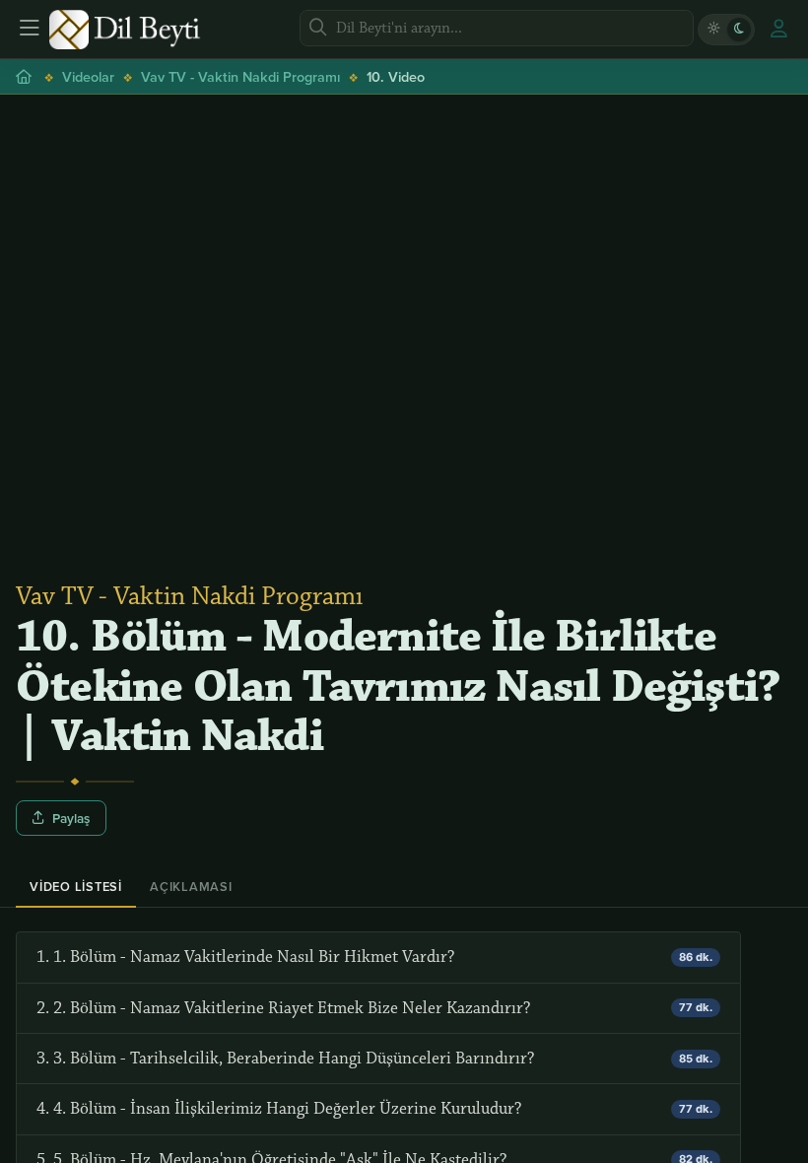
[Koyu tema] (739, 29)
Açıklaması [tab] (191, 886)
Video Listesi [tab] (76, 886)
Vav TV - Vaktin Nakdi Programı (240, 76)
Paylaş (71, 818)
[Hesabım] (778, 29)
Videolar (88, 76)
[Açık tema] (713, 29)
